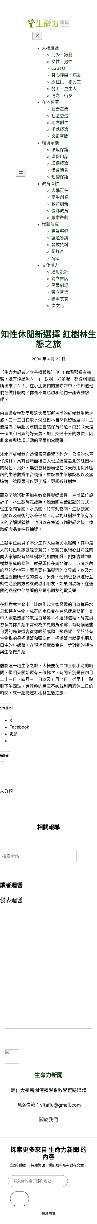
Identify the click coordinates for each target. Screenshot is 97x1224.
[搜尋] (88, 856)
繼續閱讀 (48, 1214)
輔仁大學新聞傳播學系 (34, 1090)
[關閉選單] (37, 36)
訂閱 (19, 1198)
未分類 (6, 791)
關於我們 (48, 1119)
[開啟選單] (20, 173)
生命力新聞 (48, 1075)
